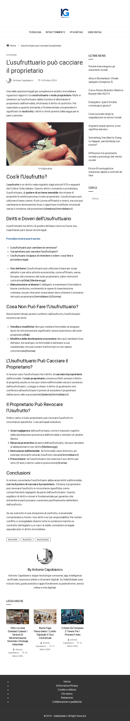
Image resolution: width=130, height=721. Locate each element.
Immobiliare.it (64, 208)
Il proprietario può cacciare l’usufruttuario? (34, 251)
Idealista (50, 208)
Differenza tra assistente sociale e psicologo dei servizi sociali (105, 156)
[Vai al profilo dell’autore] (45, 556)
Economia (11, 55)
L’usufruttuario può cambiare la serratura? (33, 247)
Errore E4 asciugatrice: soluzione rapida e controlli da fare (105, 172)
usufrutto (28, 539)
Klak (27, 280)
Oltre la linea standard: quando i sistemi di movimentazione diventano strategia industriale (17, 636)
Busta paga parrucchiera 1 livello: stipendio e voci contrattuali (45, 633)
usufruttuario (43, 539)
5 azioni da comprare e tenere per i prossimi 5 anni (72, 631)
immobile (13, 539)
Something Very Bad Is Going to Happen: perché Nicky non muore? (104, 141)
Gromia (56, 296)
